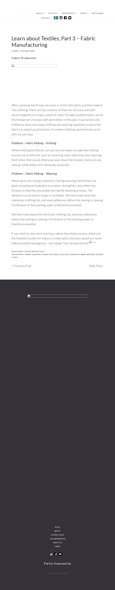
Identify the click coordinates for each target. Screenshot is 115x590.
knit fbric (54, 254)
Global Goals (57, 535)
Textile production (34, 251)
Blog (57, 527)
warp (83, 254)
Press (57, 546)
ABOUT (57, 531)
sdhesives (75, 254)
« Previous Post (21, 265)
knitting (64, 254)
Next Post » (96, 265)
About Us (57, 542)
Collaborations (57, 539)
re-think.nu (57, 5)
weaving (91, 254)
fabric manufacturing (36, 254)
